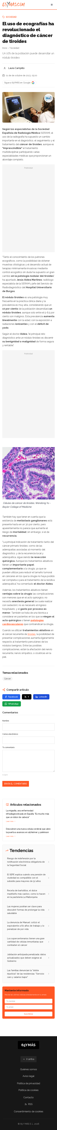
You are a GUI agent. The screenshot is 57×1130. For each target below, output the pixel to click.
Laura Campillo (16, 68)
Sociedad (11, 17)
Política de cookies (28, 1090)
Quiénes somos (28, 1069)
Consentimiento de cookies (28, 1111)
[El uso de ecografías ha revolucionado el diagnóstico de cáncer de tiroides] (48, 98)
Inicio (4, 48)
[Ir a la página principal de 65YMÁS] (13, 5)
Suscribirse (28, 1014)
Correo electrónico (10, 734)
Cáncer (7, 679)
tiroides (32, 634)
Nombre (5, 721)
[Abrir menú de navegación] (52, 5)
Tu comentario (8, 747)
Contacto (28, 1097)
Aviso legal (28, 1076)
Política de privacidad (28, 1083)
